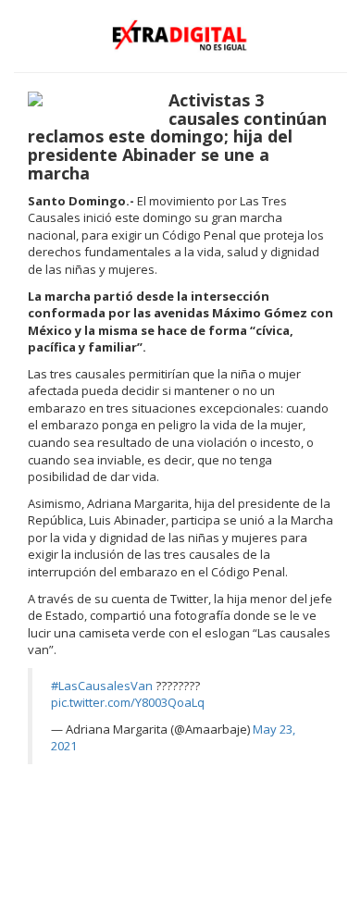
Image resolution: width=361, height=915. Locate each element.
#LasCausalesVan (102, 685)
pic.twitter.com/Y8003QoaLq (128, 702)
